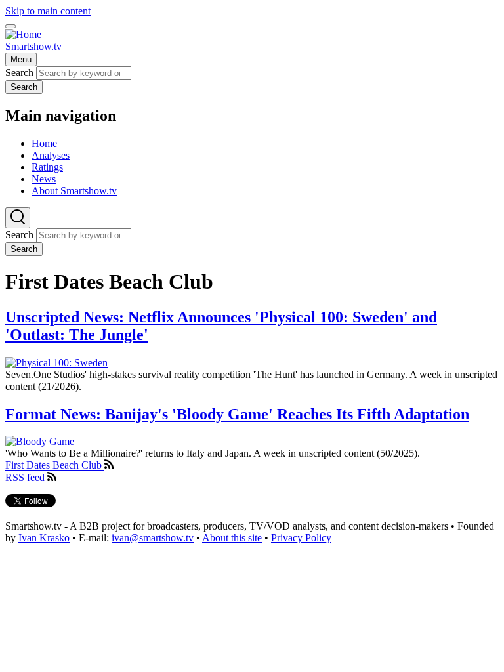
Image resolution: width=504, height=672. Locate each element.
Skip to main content (48, 10)
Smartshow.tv (33, 46)
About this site (232, 537)
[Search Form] (17, 217)
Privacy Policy (301, 537)
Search (19, 72)
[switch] (10, 26)
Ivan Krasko (44, 537)
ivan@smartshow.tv (153, 537)
